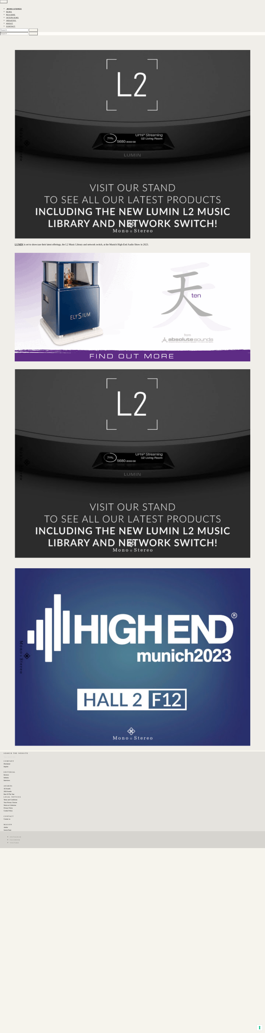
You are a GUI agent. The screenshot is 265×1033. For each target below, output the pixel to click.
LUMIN (19, 244)
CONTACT (10, 26)
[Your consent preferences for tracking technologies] (260, 1028)
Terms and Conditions (10, 800)
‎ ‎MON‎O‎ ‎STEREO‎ (14, 9)
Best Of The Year (9, 794)
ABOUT (9, 23)
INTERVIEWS (12, 17)
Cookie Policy (8, 811)
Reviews (6, 775)
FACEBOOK (15, 840)
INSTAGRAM (15, 837)
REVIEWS (10, 14)
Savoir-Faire (7, 830)
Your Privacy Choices (10, 802)
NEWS (9, 12)
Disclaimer (7, 764)
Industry (6, 777)
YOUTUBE (14, 843)
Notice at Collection (10, 805)
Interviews (7, 780)
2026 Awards (8, 791)
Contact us (7, 819)
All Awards (7, 789)
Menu (3, 1)
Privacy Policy (8, 808)
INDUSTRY (11, 20)
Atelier (6, 827)
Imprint (6, 766)
